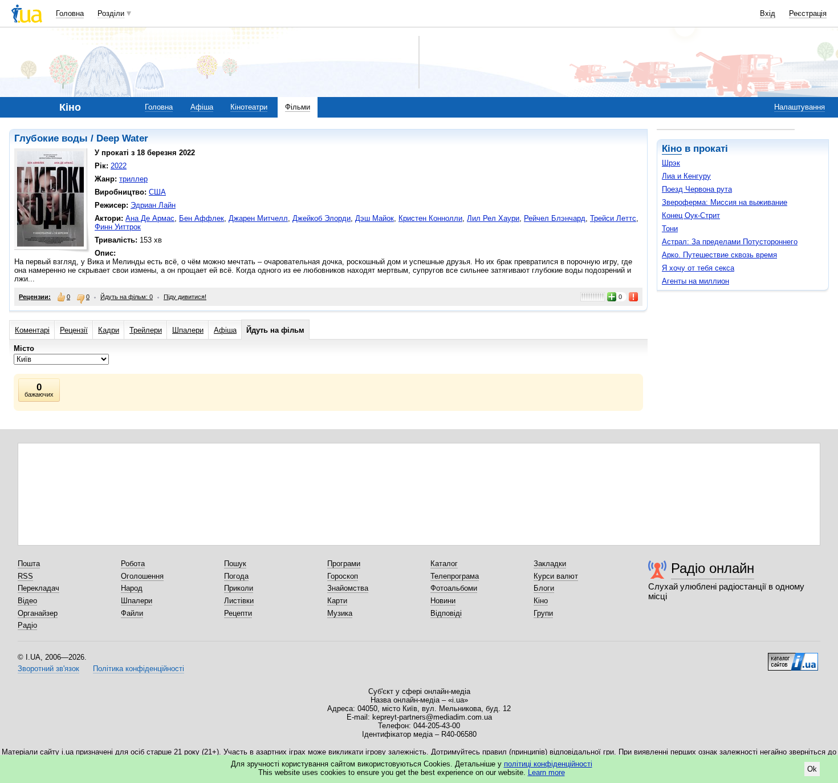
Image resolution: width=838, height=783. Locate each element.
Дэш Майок (374, 218)
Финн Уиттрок (118, 227)
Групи (543, 613)
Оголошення (142, 576)
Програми (343, 563)
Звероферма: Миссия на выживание (724, 202)
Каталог (444, 563)
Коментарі (32, 330)
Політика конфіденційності (138, 668)
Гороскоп (342, 576)
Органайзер (38, 613)
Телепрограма (454, 576)
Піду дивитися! (185, 296)
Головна (70, 13)
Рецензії (74, 330)
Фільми (297, 107)
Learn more (546, 772)
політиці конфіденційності (548, 764)
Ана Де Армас (149, 218)
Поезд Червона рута (697, 189)
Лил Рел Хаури (493, 218)
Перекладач (38, 588)
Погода (236, 576)
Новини (442, 600)
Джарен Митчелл (258, 218)
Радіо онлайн (712, 568)
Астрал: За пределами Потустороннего (730, 241)
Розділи (110, 13)
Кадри (108, 330)
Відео (27, 600)
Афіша (201, 107)
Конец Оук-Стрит (691, 215)
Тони (670, 228)
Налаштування (799, 107)
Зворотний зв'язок (48, 668)
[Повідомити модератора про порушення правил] (634, 296)
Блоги (544, 588)
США (157, 192)
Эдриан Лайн (153, 205)
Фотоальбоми (453, 588)
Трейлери (145, 330)
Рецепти (238, 613)
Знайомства (347, 588)
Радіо (27, 625)
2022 (119, 166)
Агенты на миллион (695, 281)
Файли (132, 613)
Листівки (239, 600)
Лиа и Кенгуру (686, 176)
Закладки (550, 563)
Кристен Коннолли (430, 218)
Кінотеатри (248, 107)
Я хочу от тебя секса (698, 268)
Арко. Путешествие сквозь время (719, 255)
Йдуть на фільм (275, 330)
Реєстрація (808, 13)
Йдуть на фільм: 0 (126, 296)
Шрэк (671, 163)
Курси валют (556, 576)
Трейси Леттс (613, 218)
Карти (337, 600)
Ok (812, 769)
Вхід (767, 13)
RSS (25, 576)
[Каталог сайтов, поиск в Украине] (793, 657)
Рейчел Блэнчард (554, 218)
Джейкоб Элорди (321, 218)
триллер (133, 179)
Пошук (235, 563)
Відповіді (446, 613)
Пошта (29, 563)
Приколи (238, 588)
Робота (133, 563)
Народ (132, 588)
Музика (339, 613)
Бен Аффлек (201, 218)
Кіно (672, 148)
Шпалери (188, 330)
